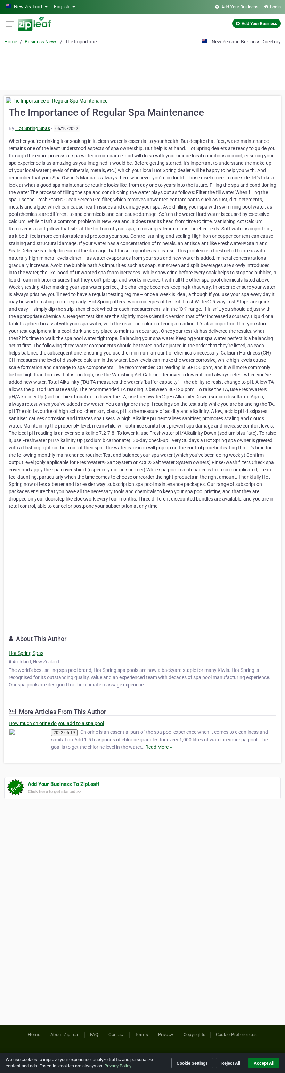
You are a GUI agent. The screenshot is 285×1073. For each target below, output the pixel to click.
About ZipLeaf (65, 1034)
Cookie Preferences (236, 1034)
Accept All (264, 1063)
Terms (141, 1034)
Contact (116, 1034)
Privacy (165, 1034)
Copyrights (195, 1034)
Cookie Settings (192, 1063)
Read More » (158, 747)
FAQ (94, 1034)
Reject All (230, 1063)
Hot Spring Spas (32, 128)
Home (10, 41)
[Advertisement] (142, 69)
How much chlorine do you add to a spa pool (56, 723)
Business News (41, 41)
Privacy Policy (117, 1065)
